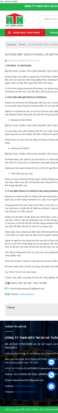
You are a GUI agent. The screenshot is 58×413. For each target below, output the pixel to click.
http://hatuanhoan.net (25, 391)
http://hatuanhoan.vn (25, 386)
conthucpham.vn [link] (27, 294)
